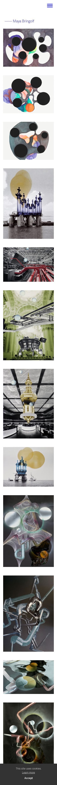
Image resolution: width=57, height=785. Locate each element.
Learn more (28, 772)
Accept (28, 778)
